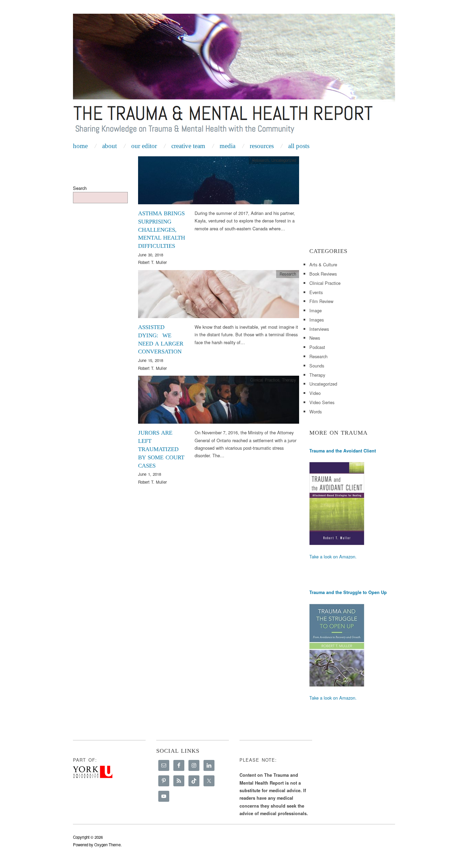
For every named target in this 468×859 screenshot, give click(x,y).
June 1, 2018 (149, 474)
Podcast (317, 347)
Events (316, 292)
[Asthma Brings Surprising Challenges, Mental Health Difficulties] (218, 182)
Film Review (321, 301)
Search (80, 188)
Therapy (289, 380)
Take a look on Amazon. (333, 556)
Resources (262, 146)
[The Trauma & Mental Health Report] (234, 76)
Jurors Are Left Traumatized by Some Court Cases (161, 449)
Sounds (316, 365)
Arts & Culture (323, 264)
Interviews (319, 329)
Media (227, 146)
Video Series (321, 402)
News (314, 338)
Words (315, 411)
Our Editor (144, 146)
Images (316, 319)
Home (80, 146)
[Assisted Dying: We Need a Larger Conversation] (218, 296)
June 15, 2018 (150, 360)
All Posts (298, 146)
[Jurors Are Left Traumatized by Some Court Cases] (218, 401)
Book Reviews (323, 273)
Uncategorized (283, 160)
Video (315, 393)
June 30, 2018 (150, 254)
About (109, 146)
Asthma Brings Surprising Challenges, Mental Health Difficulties (161, 229)
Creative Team (188, 146)
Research (260, 160)
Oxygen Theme (107, 844)
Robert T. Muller (152, 262)
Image (315, 310)
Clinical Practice (264, 380)
